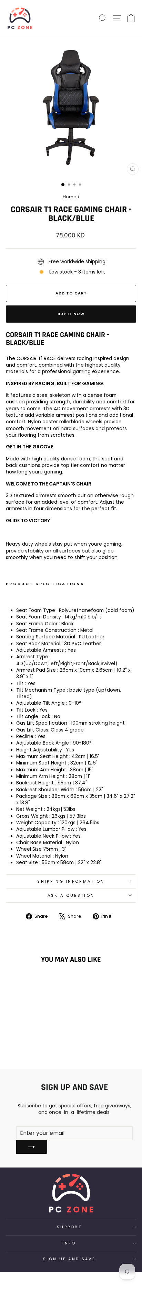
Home (70, 197)
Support (69, 1227)
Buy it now (71, 313)
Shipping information (70, 881)
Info (69, 1243)
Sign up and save (69, 1259)
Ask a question (71, 895)
